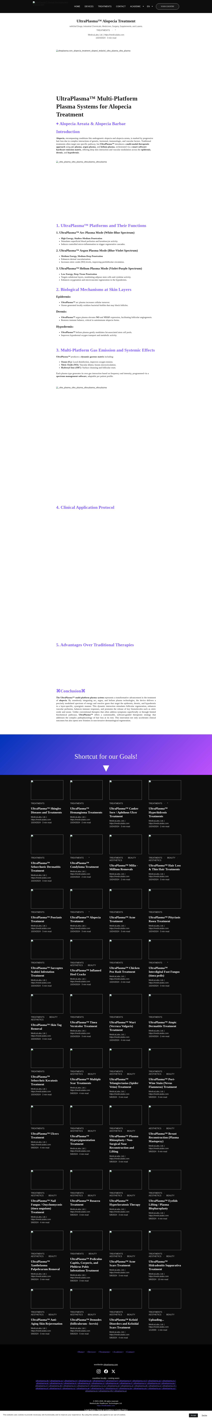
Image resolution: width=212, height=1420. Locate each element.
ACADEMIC (135, 6)
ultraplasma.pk (141, 1386)
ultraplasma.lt (55, 1388)
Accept (193, 1415)
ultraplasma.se (112, 1383)
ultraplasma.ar (154, 1388)
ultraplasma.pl (111, 1388)
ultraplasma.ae (83, 1388)
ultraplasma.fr (112, 1381)
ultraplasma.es (56, 1383)
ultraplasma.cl (126, 1383)
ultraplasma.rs (140, 1383)
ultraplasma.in (70, 1383)
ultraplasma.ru (168, 1381)
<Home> (81, 1352)
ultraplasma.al (127, 1386)
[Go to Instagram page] (99, 1371)
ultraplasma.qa (168, 1383)
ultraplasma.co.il (139, 1381)
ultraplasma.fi (83, 1386)
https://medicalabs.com (106, 1405)
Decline (204, 1415)
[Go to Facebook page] (106, 1371)
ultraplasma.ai (120, 1391)
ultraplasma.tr (125, 1381)
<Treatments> (104, 1352)
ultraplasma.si (155, 1386)
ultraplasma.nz (68, 1388)
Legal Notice (90, 1410)
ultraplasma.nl (41, 1386)
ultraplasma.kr (42, 1383)
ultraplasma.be (125, 1388)
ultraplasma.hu (97, 1388)
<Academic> (118, 1352)
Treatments (105, 6)
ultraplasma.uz (168, 1388)
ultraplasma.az (154, 1381)
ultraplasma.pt (113, 1386)
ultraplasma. (41, 1381)
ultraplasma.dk (55, 1386)
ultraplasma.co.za (98, 1386)
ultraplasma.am (140, 1388)
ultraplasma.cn (70, 1381)
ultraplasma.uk (85, 1381)
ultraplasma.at (42, 1388)
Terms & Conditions (105, 1410)
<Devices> (91, 1352)
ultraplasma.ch (168, 1386)
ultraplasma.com (110, 1365)
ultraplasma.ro (69, 1386)
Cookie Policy (121, 1410)
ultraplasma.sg (153, 1383)
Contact (121, 6)
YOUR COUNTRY (167, 6)
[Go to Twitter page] (113, 1371)
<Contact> (130, 1352)
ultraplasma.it (99, 1381)
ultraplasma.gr (84, 1383)
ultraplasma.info (106, 1391)
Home (77, 6)
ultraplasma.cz (98, 1383)
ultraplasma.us (56, 1381)
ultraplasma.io (91, 1391)
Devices (89, 6)
